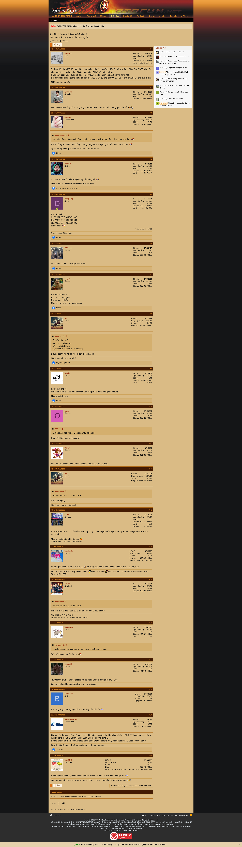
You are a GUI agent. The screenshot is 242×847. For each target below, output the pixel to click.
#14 (150, 546)
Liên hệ (144, 815)
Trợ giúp (170, 815)
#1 (151, 49)
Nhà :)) (149, 524)
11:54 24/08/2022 (58, 443)
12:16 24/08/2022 (58, 579)
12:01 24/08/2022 (58, 510)
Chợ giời (152, 16)
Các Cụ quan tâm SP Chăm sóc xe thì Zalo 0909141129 (131, 769)
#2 (151, 87)
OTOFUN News (181, 815)
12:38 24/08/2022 (58, 660)
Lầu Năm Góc (147, 208)
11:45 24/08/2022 (58, 369)
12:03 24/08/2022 (58, 546)
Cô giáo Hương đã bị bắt (173, 68)
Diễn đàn (115, 16)
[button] (108, 16)
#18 (150, 689)
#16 (150, 623)
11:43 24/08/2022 (58, 314)
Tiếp (58, 45)
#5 (151, 194)
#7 (151, 274)
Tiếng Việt (56, 815)
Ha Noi (149, 382)
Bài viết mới (161, 48)
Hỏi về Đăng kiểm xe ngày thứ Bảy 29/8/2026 (173, 80)
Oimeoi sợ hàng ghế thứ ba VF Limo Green (174, 104)
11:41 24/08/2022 (58, 243)
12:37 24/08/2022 (58, 623)
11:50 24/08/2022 (58, 406)
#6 (151, 243)
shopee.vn (148, 526)
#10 (150, 406)
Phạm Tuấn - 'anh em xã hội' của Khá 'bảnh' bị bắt (174, 62)
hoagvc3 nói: (60, 336)
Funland (140, 16)
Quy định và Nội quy (157, 815)
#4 (151, 159)
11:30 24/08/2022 (58, 113)
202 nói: (58, 429)
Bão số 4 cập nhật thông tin (174, 56)
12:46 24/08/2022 (58, 715)
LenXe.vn (79, 16)
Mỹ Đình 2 (148, 173)
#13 (150, 510)
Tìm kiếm (53, 20)
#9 (151, 369)
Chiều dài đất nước (171, 99)
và (66, 188)
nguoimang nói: (61, 135)
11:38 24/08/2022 (58, 194)
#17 (150, 660)
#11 (150, 443)
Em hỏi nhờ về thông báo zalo (173, 93)
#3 (151, 113)
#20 (150, 755)
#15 (150, 579)
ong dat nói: (59, 491)
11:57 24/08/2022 (58, 469)
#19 (150, 715)
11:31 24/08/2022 (58, 159)
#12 (150, 469)
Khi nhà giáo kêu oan (171, 52)
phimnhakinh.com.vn (144, 560)
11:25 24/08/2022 (58, 87)
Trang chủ (91, 16)
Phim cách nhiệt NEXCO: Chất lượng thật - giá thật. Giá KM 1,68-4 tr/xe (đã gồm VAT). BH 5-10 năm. (123, 844)
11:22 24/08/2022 (58, 49)
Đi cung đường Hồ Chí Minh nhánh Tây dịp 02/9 (173, 73)
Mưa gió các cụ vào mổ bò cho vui (174, 86)
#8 (151, 314)
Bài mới (103, 16)
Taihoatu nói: (60, 645)
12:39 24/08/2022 (58, 689)
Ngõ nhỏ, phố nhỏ (145, 63)
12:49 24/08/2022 (58, 755)
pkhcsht (55, 41)
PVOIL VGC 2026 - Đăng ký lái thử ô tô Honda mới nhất (80, 26)
